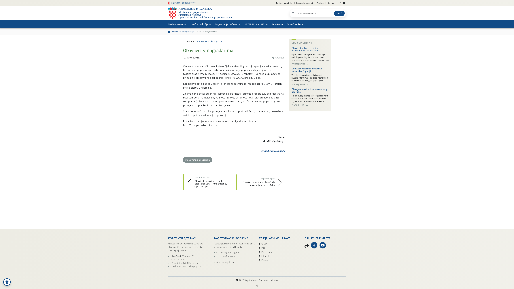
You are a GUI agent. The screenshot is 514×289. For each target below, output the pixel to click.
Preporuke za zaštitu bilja (183, 31)
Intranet (265, 256)
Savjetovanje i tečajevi (226, 24)
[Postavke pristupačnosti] (7, 282)
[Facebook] (340, 3)
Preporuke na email (304, 3)
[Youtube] (344, 3)
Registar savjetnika (284, 3)
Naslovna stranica (177, 24)
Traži (339, 13)
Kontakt (331, 3)
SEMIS (264, 244)
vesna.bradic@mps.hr (273, 151)
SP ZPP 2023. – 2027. (254, 24)
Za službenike (294, 24)
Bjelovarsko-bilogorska (210, 41)
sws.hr (257, 285)
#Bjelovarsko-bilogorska (197, 159)
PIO (263, 248)
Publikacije (277, 24)
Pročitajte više (299, 63)
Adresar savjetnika (225, 262)
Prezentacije (267, 252)
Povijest (320, 3)
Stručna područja (199, 24)
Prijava (264, 260)
